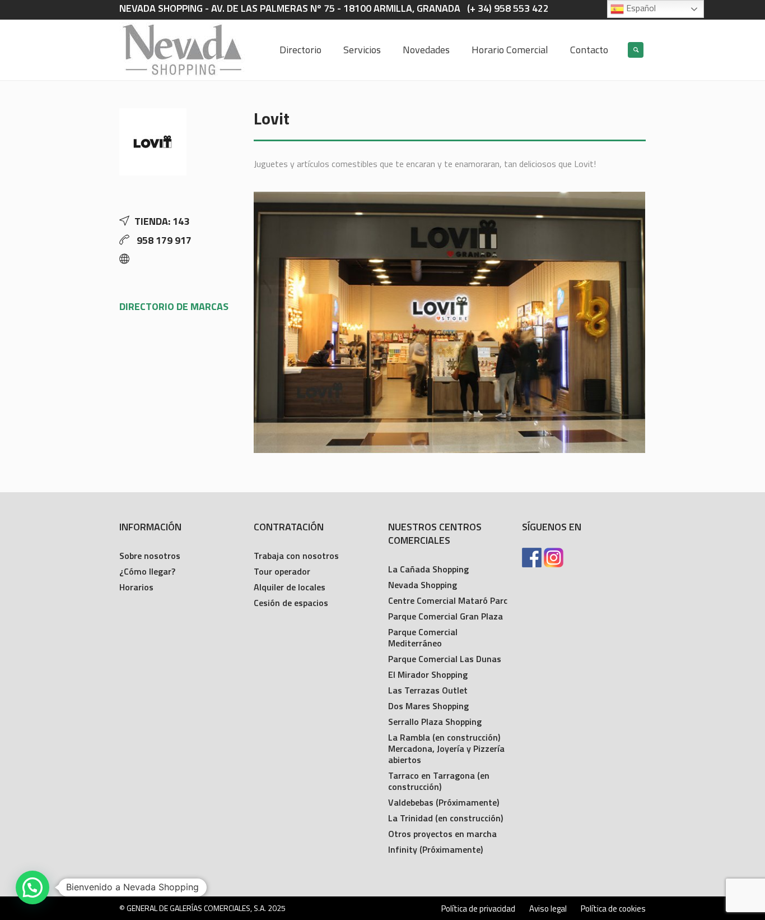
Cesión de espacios (291, 602)
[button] (32, 887)
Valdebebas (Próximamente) (443, 802)
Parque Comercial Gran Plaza (445, 616)
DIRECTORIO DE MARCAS (173, 306)
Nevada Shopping (422, 584)
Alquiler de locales (289, 587)
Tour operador (282, 571)
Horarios (136, 587)
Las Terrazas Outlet (428, 690)
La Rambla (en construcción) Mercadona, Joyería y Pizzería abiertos (446, 748)
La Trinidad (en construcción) (445, 818)
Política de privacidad (478, 908)
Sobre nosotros (149, 555)
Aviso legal (548, 908)
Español (640, 8)
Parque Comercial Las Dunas (444, 658)
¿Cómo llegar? (147, 571)
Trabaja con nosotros (296, 555)
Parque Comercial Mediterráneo (423, 637)
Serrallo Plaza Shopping (435, 721)
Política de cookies (613, 908)
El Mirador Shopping (428, 674)
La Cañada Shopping (428, 569)
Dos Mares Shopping (428, 706)
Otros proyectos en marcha (442, 833)
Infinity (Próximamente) (435, 849)
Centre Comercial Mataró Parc (447, 600)
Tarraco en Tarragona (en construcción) (438, 781)
